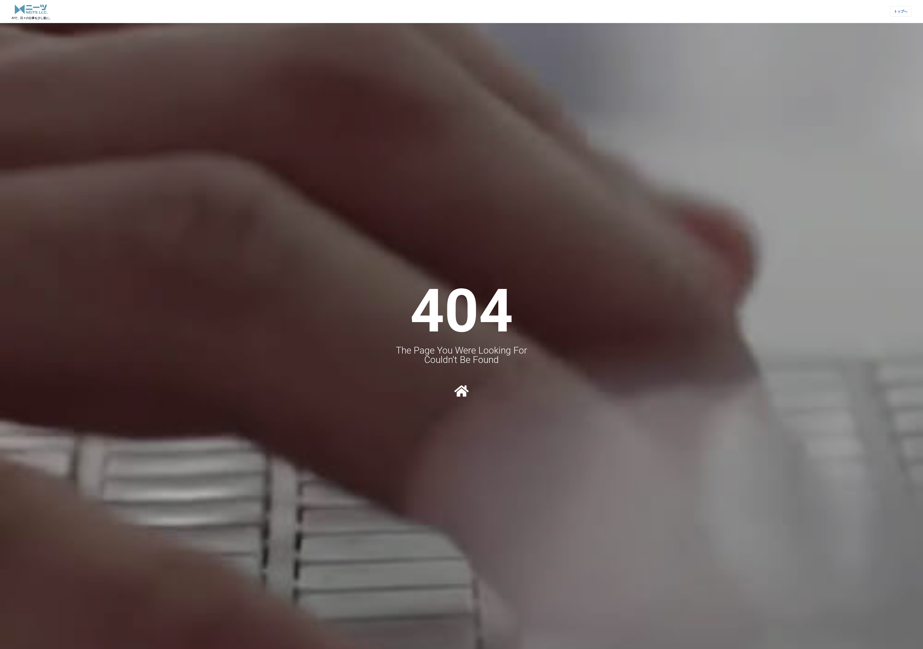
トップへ (900, 11)
